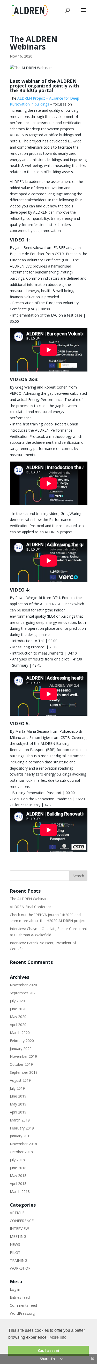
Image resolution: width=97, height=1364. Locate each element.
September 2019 (24, 1072)
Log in (15, 1289)
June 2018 (18, 1167)
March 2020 (20, 1032)
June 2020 (18, 1008)
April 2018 (18, 1183)
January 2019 (21, 1135)
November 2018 (23, 1143)
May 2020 (18, 1016)
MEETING (18, 1236)
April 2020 (18, 1024)
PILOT (15, 1252)
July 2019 (17, 1088)
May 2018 (18, 1175)
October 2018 (21, 1151)
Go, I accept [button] (48, 1351)
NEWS (15, 1244)
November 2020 (23, 984)
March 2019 (20, 1120)
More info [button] (57, 1337)
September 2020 (24, 992)
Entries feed (20, 1297)
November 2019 (23, 1056)
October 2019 (21, 1064)
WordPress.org (22, 1313)
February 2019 (22, 1128)
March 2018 (20, 1191)
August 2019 (20, 1080)
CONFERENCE (22, 1220)
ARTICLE (17, 1212)
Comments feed (23, 1305)
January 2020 (21, 1048)
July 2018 (17, 1159)
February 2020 (22, 1040)
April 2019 (18, 1112)
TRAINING (18, 1260)
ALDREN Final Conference (32, 906)
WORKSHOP (20, 1268)
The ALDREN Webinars (29, 898)
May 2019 (18, 1104)
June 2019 (18, 1096)
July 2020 (17, 1000)
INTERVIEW (19, 1228)
